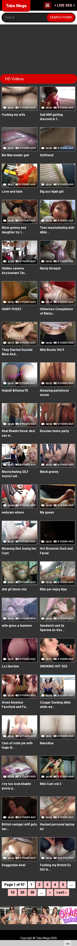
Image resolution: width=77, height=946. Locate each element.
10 (12, 892)
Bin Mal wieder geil (15, 155)
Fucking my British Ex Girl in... (55, 867)
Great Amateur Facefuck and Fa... (15, 705)
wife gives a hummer (17, 625)
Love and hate (12, 191)
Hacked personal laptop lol (57, 827)
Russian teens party (54, 431)
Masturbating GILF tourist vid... (15, 474)
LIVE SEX (64, 5)
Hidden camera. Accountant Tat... (14, 271)
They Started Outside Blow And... (17, 352)
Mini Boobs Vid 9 (52, 350)
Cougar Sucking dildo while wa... (55, 705)
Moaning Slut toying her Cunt (19, 551)
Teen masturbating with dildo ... (57, 230)
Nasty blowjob (50, 268)
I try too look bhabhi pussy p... (16, 786)
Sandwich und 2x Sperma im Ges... (52, 628)
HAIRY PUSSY (12, 309)
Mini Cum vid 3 (50, 784)
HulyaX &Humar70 (15, 390)
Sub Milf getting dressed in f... (51, 117)
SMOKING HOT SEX (53, 666)
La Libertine (10, 666)
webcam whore (13, 512)
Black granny (49, 472)
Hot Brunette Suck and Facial (56, 551)
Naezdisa (47, 743)
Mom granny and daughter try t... (14, 230)
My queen (47, 512)
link (73, 883)
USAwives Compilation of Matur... (56, 311)
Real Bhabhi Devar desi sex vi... (18, 433)
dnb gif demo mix (14, 589)
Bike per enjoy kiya (53, 589)
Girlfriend (46, 155)
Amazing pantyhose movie (54, 393)
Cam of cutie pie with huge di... (17, 745)
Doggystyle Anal (13, 865)
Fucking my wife (13, 115)
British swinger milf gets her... (19, 827)
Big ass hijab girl (52, 191)
